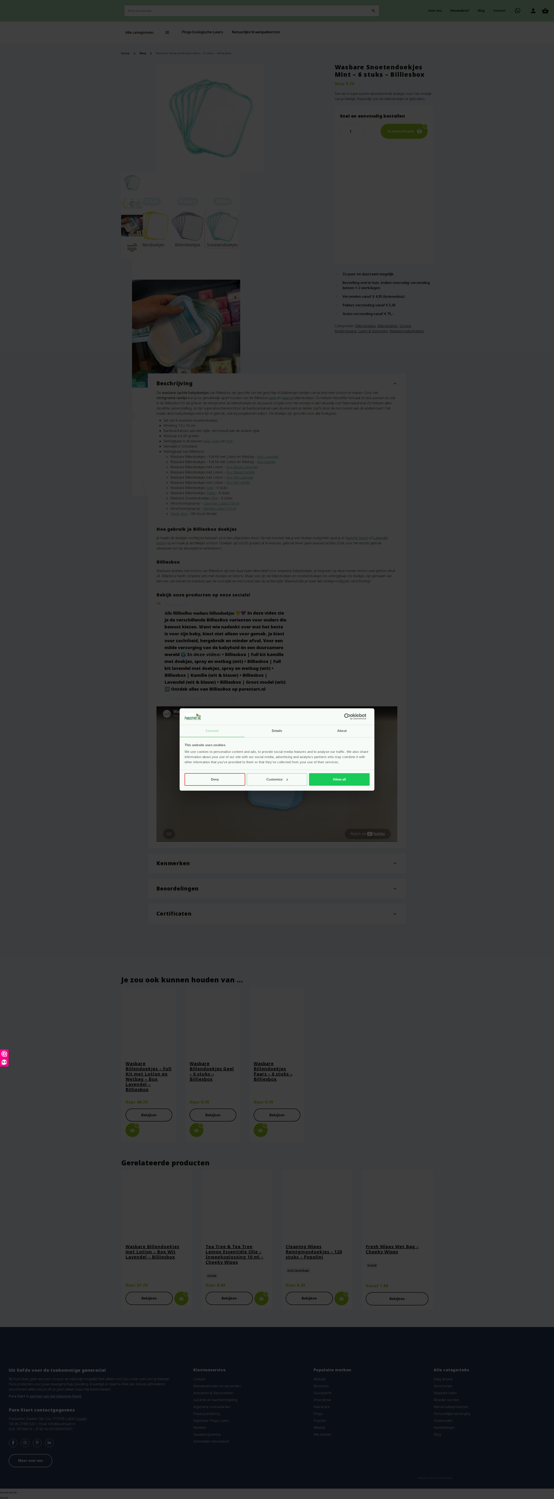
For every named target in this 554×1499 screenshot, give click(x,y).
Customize (274, 779)
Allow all (339, 779)
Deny (215, 779)
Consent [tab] (212, 731)
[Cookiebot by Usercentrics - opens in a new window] (351, 716)
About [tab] (342, 731)
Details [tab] (277, 731)
